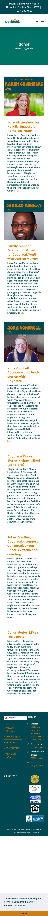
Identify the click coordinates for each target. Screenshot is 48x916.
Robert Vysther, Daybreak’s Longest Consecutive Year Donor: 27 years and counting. (22, 545)
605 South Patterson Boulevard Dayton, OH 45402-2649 (36, 733)
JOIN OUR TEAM (11, 755)
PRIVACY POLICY (10, 729)
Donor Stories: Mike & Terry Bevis (23, 635)
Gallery (28, 96)
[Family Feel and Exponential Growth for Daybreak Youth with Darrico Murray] (24, 220)
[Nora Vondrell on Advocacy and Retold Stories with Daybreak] (24, 342)
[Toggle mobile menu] (42, 20)
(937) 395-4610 (37, 765)
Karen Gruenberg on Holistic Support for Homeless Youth (20, 96)
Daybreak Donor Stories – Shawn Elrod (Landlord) (23, 460)
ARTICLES (10, 742)
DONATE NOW (13, 736)
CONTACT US (12, 748)
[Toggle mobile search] (37, 20)
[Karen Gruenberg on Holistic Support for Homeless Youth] (24, 96)
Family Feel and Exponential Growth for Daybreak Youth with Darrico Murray (20, 220)
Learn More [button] (19, 905)
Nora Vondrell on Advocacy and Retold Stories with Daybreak (20, 342)
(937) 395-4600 (24, 10)
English (12, 718)
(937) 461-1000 (37, 747)
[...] (17, 190)
